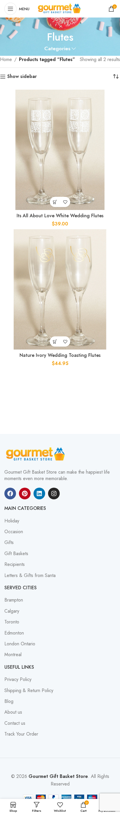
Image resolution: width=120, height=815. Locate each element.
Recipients (14, 564)
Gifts (9, 542)
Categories (57, 48)
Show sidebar (22, 76)
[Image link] (36, 453)
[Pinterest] (25, 493)
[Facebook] (10, 493)
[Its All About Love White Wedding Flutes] (60, 150)
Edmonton (14, 633)
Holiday (11, 521)
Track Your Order (21, 734)
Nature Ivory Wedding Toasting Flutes (60, 355)
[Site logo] (60, 8)
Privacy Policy (17, 679)
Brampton (13, 600)
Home (6, 59)
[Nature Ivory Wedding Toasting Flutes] (60, 289)
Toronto (11, 622)
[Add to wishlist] (65, 202)
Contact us (14, 723)
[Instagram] (54, 493)
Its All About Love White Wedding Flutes (60, 215)
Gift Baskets (16, 553)
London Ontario (19, 644)
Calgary (11, 611)
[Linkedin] (39, 493)
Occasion (13, 532)
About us (13, 712)
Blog (8, 701)
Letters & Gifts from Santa (30, 575)
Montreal (13, 654)
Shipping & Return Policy (28, 690)
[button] (55, 202)
